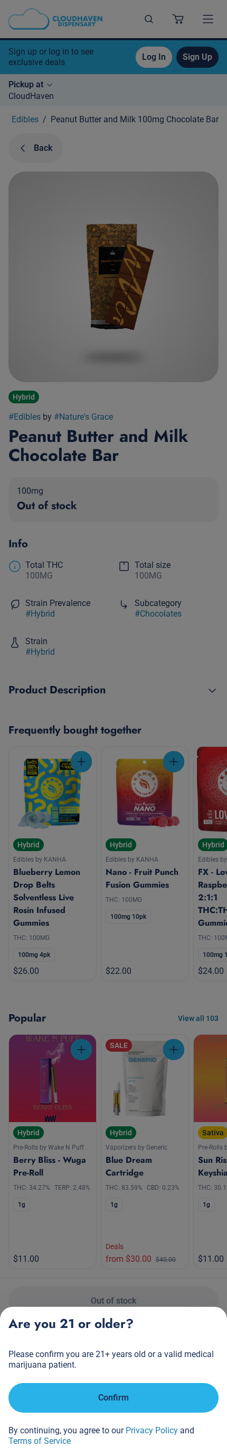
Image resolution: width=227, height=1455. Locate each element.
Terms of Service (39, 1441)
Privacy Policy (152, 1430)
